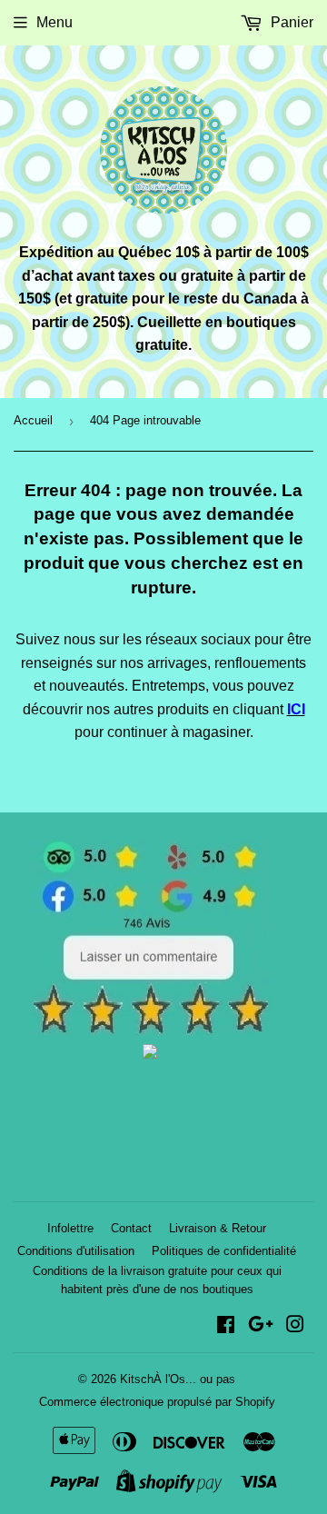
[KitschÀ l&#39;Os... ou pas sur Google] (260, 1326)
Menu (54, 22)
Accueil (33, 420)
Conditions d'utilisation (75, 1251)
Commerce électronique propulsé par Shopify (157, 1402)
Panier (290, 22)
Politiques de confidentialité (224, 1251)
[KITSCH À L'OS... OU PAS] (149, 1053)
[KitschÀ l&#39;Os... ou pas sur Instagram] (295, 1326)
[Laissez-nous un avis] (150, 1030)
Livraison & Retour (217, 1228)
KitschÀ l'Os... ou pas (177, 1379)
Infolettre (70, 1228)
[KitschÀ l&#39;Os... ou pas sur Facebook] (225, 1326)
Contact (131, 1228)
